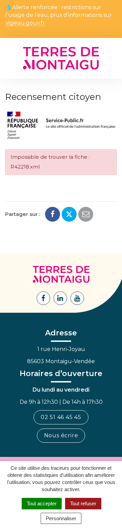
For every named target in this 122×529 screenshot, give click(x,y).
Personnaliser (61, 518)
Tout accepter (42, 503)
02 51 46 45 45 (61, 417)
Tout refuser (83, 503)
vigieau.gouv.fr (25, 23)
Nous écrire (61, 435)
